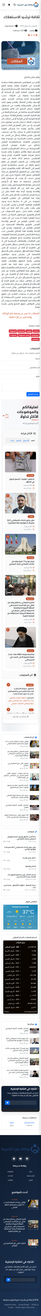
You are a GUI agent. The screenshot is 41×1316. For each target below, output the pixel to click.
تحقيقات (10, 1171)
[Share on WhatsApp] (31, 35)
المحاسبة (21, 331)
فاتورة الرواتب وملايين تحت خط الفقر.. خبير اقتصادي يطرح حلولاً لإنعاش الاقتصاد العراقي (21, 700)
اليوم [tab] (33, 440)
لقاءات (10, 1175)
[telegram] (14, 1158)
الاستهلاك (13, 331)
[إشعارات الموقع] (9, 4)
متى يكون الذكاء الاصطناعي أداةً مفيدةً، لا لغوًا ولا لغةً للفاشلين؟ (20, 521)
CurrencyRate (32, 1015)
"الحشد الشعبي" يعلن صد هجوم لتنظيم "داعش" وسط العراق (17, 786)
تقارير (31, 1180)
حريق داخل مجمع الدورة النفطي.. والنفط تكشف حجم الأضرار (17, 796)
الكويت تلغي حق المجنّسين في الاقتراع (18, 764)
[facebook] (27, 1158)
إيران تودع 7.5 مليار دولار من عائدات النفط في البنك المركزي (21, 563)
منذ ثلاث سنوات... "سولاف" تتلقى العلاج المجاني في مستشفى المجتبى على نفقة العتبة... (16, 775)
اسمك (37, 359)
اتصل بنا (10, 1307)
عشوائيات (13, 335)
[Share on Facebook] (36, 35)
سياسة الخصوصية (10, 1304)
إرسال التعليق (33, 394)
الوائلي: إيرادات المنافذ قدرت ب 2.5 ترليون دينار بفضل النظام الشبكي (16, 742)
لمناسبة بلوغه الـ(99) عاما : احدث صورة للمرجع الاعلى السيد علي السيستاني (21, 657)
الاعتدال (36, 331)
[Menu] (3, 4)
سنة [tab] (12, 440)
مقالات (32, 30)
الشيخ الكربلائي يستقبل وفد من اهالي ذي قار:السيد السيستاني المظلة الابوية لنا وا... (17, 753)
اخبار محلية (31, 1175)
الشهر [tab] (18, 440)
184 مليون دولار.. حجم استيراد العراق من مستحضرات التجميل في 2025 (16, 816)
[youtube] (20, 1158)
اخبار (30, 1171)
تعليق (38, 376)
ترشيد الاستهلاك (24, 335)
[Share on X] (34, 35)
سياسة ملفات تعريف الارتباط (25, 1307)
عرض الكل (7, 415)
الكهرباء (29, 331)
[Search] (14, 4)
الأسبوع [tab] (26, 440)
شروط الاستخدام (23, 1304)
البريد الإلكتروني (34, 367)
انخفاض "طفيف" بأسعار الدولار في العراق (21, 480)
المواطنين (35, 339)
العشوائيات (35, 335)
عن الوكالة (35, 1304)
